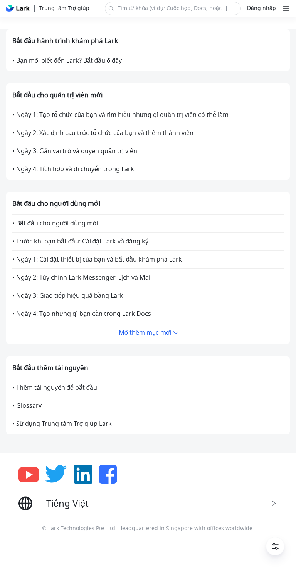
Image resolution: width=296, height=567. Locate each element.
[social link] (31, 474)
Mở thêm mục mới (145, 332)
